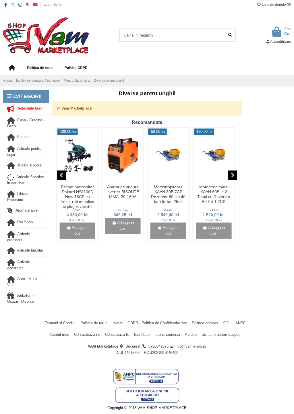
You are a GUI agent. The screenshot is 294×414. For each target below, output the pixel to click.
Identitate (142, 334)
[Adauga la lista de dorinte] (73, 180)
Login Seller (53, 5)
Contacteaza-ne (87, 334)
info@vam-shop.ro (191, 346)
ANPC (240, 323)
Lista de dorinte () (276, 5)
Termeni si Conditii (60, 323)
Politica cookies (205, 323)
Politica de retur (93, 323)
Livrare (117, 323)
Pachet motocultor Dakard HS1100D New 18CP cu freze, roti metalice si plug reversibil (77, 196)
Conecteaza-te (117, 334)
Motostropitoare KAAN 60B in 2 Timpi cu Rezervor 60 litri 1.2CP (213, 194)
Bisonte (123, 210)
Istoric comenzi (167, 334)
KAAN (168, 210)
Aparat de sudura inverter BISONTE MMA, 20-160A (123, 192)
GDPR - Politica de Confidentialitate (157, 323)
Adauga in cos (80, 230)
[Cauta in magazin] (230, 35)
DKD (77, 210)
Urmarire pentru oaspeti (221, 334)
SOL (227, 323)
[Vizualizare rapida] (81, 180)
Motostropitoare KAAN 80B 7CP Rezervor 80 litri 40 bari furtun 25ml (168, 194)
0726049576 (158, 346)
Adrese (191, 334)
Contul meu (59, 334)
